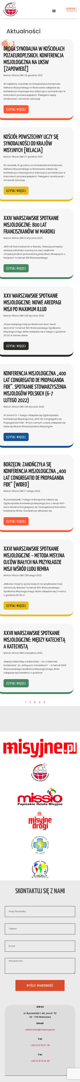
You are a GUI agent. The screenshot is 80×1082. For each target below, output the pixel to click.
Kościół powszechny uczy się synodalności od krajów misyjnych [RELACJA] (31, 143)
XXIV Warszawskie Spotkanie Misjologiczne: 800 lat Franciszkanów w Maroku (31, 225)
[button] (54, 11)
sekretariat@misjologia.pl (40, 1029)
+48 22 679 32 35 (40, 1060)
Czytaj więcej (16, 109)
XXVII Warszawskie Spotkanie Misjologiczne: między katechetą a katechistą (34, 640)
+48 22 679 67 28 (40, 1045)
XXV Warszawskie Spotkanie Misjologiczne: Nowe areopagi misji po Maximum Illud (32, 302)
